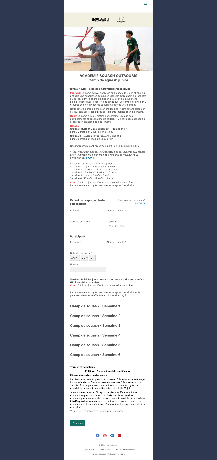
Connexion (140, 203)
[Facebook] (98, 436)
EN (145, 4)
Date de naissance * (81, 253)
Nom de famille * (116, 210)
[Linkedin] (112, 436)
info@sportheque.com (116, 454)
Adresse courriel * (80, 221)
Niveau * (75, 264)
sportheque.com (99, 454)
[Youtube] (120, 436)
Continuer (77, 423)
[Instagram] (105, 436)
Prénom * (75, 210)
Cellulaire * (113, 221)
